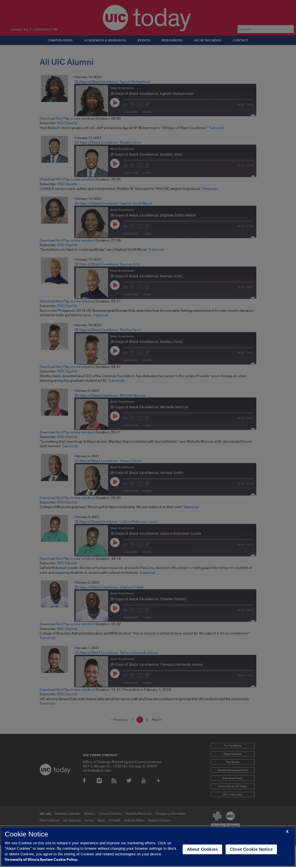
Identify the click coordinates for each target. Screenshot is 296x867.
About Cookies (202, 849)
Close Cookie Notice (251, 849)
